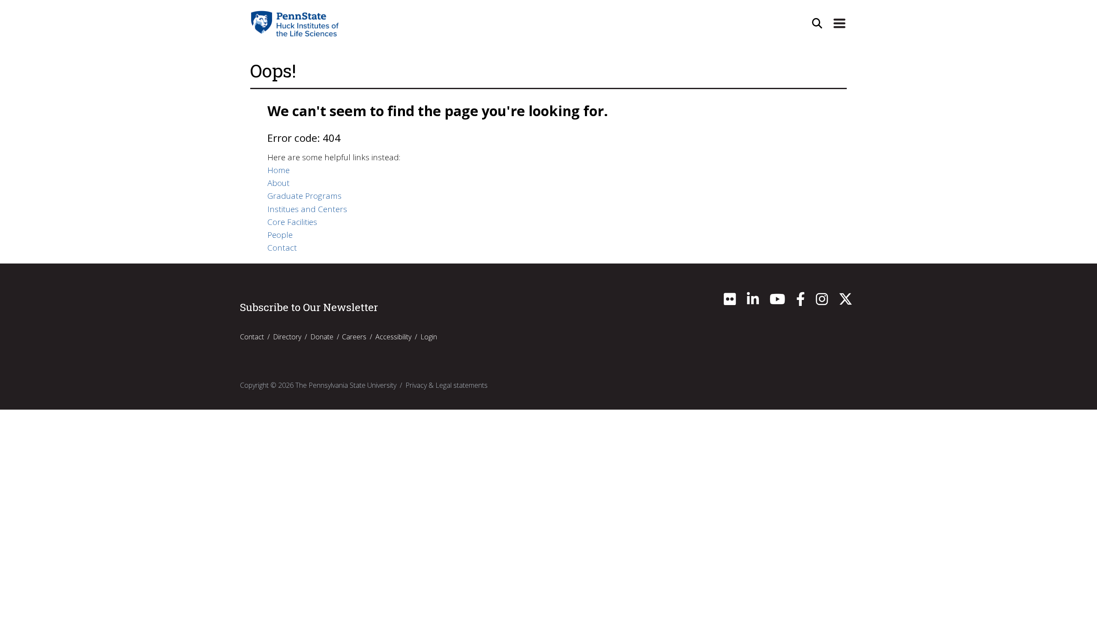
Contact (282, 247)
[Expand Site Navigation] (839, 23)
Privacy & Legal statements (446, 385)
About (278, 183)
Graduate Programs (304, 195)
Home (278, 170)
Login (428, 336)
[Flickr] (730, 301)
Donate (321, 336)
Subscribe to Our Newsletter (309, 307)
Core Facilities (292, 222)
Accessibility (393, 336)
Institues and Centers (307, 209)
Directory (287, 336)
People (280, 234)
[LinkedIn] (753, 301)
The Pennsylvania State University (345, 385)
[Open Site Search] (817, 23)
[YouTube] (777, 301)
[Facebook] (800, 301)
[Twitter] (845, 301)
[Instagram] (822, 301)
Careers (354, 336)
